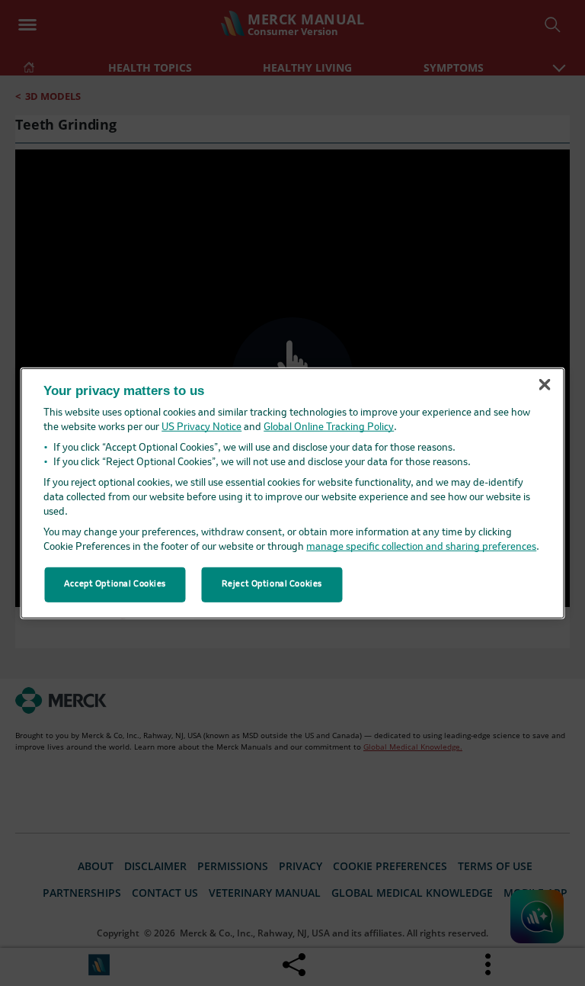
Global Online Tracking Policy (329, 427)
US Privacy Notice (201, 427)
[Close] (544, 385)
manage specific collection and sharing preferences (421, 547)
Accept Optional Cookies (115, 584)
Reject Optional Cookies (272, 584)
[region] (293, 492)
